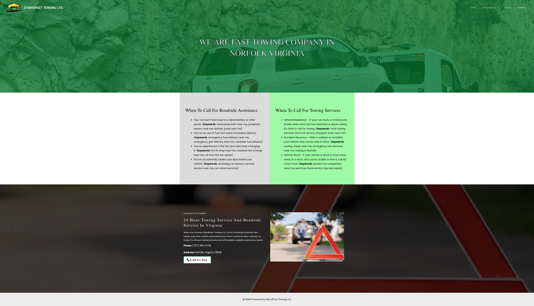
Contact (522, 7)
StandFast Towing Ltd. (278, 299)
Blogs (508, 7)
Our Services (489, 7)
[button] (497, 7)
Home (473, 7)
